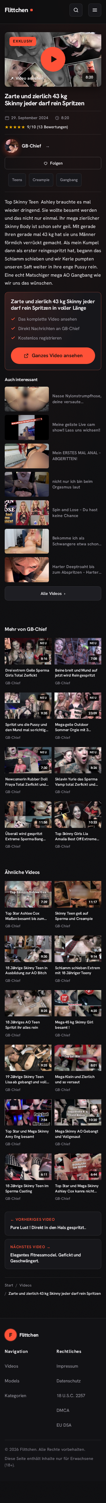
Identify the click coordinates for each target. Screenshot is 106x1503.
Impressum (67, 1366)
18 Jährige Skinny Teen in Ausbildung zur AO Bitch (26, 970)
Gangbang (69, 179)
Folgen (75, 164)
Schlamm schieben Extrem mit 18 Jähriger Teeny (77, 970)
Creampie (41, 179)
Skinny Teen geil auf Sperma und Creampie (74, 916)
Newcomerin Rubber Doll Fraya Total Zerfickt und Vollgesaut (26, 782)
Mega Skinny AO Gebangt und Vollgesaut (76, 1134)
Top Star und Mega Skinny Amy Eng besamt (27, 1134)
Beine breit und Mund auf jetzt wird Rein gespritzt (76, 673)
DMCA (63, 1410)
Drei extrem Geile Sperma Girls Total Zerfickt (27, 673)
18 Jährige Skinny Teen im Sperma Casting (26, 1188)
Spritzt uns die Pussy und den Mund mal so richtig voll (26, 727)
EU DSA (64, 1425)
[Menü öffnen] (94, 10)
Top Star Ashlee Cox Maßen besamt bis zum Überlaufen (24, 916)
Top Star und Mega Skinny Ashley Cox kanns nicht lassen (77, 1188)
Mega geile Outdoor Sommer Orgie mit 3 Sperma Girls (71, 727)
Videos (25, 1285)
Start (9, 1285)
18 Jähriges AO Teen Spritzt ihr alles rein (22, 1025)
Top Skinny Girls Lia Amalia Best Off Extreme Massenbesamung (76, 836)
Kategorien (15, 1396)
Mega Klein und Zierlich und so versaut (75, 1079)
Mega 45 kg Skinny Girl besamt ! (74, 1025)
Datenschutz (69, 1381)
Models (12, 1381)
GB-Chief (12, 682)
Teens (17, 179)
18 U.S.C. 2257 (71, 1396)
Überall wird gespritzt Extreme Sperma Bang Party (24, 836)
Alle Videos (53, 593)
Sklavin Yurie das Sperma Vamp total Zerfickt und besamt (76, 782)
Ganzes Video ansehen (63, 357)
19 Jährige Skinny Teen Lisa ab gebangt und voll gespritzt (26, 1079)
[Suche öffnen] (75, 10)
